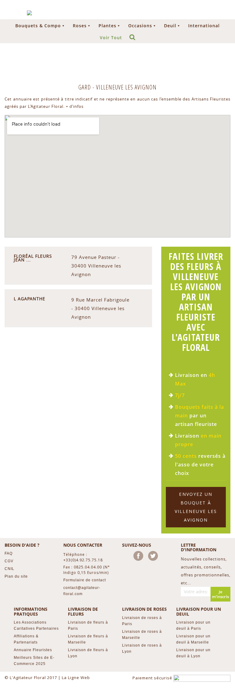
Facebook (139, 557)
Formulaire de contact (84, 580)
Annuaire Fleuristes (33, 650)
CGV (9, 561)
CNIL (9, 569)
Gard (85, 87)
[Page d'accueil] (29, 12)
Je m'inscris (220, 594)
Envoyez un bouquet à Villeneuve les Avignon (196, 507)
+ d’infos (75, 106)
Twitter (154, 557)
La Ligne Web (76, 677)
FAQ (9, 553)
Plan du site (16, 576)
